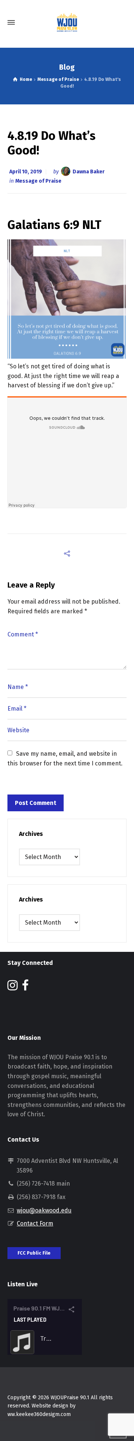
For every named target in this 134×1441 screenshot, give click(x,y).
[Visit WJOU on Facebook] (25, 987)
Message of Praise (38, 181)
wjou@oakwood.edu (44, 1210)
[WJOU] (67, 22)
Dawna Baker (89, 172)
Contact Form (35, 1223)
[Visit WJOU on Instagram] (12, 987)
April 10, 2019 (25, 172)
